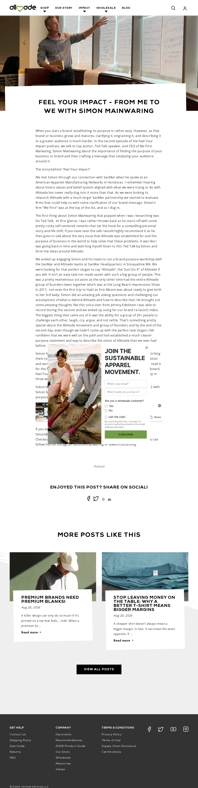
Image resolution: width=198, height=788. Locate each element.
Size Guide (17, 746)
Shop (44, 8)
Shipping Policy (20, 740)
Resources (63, 763)
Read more (29, 632)
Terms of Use (111, 740)
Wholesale (106, 8)
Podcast (99, 466)
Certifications (111, 752)
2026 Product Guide (70, 746)
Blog (126, 8)
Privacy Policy (112, 734)
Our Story (64, 8)
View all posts (99, 669)
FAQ (13, 757)
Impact (84, 8)
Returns (15, 752)
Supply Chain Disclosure (119, 746)
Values (60, 769)
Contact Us (18, 734)
